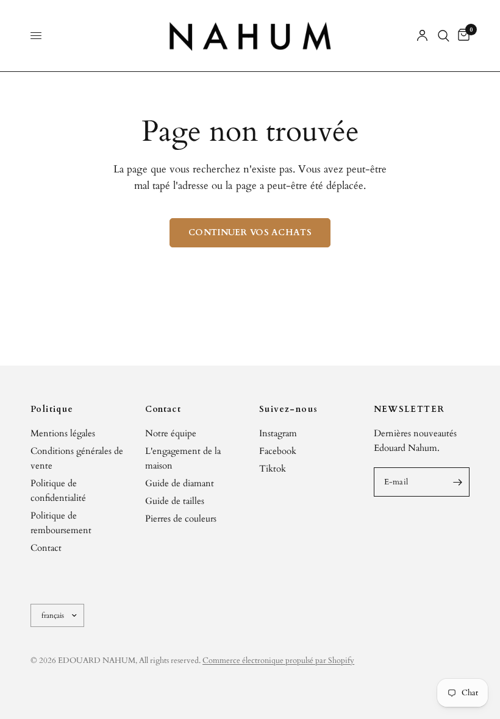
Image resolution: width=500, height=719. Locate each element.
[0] (462, 35)
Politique (52, 409)
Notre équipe (170, 433)
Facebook (277, 451)
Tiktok (272, 468)
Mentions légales (62, 433)
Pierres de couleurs (180, 518)
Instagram (278, 433)
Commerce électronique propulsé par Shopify (278, 660)
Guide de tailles (174, 501)
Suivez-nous (288, 409)
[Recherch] (444, 35)
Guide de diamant (179, 483)
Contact (46, 548)
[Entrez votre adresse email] (457, 482)
